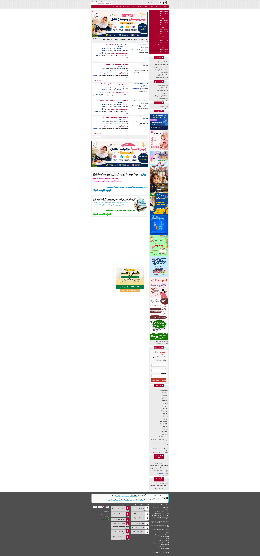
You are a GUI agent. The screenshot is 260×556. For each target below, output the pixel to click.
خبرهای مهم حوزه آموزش (163, 504)
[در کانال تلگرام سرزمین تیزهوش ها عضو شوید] (108, 506)
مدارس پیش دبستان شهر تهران (162, 62)
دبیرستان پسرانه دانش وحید (130, 290)
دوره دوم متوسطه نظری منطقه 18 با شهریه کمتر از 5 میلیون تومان (115, 42)
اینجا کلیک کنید (160, 473)
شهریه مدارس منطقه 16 (163, 45)
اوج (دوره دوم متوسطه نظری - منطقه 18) (117, 45)
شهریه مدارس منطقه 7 (163, 24)
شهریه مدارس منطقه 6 (163, 22)
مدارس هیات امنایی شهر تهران (162, 92)
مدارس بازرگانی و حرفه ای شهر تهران (161, 77)
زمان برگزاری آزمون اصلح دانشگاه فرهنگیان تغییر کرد (162, 535)
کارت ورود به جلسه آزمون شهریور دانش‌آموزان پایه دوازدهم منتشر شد (161, 512)
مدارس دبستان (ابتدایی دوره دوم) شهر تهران (160, 67)
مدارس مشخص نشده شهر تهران (162, 100)
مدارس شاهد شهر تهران (164, 93)
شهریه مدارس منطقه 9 (163, 29)
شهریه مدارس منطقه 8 (163, 27)
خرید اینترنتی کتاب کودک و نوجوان (162, 343)
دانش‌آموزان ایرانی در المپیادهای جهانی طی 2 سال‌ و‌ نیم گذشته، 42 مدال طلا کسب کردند (160, 552)
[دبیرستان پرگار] (159, 224)
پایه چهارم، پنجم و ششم (136, 500)
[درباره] (99, 506)
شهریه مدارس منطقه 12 (163, 36)
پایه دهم (111, 500)
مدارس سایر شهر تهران (164, 79)
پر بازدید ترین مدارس (164, 106)
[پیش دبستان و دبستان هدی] (120, 24)
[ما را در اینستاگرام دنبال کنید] (105, 506)
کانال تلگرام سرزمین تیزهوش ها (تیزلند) (126, 496)
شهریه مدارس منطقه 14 (163, 40)
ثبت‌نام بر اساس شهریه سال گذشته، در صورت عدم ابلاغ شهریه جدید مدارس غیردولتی (161, 530)
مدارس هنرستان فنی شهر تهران (162, 74)
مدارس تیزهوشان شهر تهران (163, 85)
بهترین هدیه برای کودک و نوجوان (162, 341)
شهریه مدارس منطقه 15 (163, 42)
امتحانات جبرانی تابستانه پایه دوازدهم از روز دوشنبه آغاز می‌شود (160, 539)
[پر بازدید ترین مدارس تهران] (120, 182)
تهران (144, 46)
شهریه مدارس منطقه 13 (163, 38)
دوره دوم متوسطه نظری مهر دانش (142, 117)
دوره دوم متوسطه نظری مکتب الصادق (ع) (140, 100)
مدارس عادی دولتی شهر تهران (162, 87)
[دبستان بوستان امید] (159, 245)
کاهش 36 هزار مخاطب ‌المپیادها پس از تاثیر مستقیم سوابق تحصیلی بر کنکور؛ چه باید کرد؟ (160, 517)
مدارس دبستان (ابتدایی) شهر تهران (161, 64)
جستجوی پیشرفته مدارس (96, 38)
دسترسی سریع (158, 6)
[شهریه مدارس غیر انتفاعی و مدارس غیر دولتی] (120, 206)
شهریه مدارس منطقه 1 (163, 11)
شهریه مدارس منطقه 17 (163, 47)
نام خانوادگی (163, 373)
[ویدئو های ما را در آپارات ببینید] (103, 506)
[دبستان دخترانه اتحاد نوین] (159, 287)
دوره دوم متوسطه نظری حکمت (142, 64)
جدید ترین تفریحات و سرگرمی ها (142, 504)
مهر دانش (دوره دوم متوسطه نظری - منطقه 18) (115, 117)
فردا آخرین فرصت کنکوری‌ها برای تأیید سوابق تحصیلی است (160, 547)
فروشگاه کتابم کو (118, 6)
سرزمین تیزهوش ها (153, 2)
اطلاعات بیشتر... (97, 61)
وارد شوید (160, 475)
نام (165, 368)
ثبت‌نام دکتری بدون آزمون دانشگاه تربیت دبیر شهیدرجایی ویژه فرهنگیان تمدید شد (160, 522)
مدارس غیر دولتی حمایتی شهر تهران (161, 95)
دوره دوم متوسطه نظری (136, 49)
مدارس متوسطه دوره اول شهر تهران (161, 69)
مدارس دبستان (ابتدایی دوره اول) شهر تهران (160, 66)
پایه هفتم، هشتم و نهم (122, 500)
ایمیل (165, 362)
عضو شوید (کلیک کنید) (154, 452)
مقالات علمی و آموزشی (124, 504)
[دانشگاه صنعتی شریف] (159, 121)
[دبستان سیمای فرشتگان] (159, 161)
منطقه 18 (142, 47)
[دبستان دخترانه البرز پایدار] (159, 140)
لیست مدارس (146, 6)
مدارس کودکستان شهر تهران (163, 61)
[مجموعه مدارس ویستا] (159, 329)
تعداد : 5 (97, 137)
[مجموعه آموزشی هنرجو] (159, 308)
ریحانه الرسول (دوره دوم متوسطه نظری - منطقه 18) (114, 84)
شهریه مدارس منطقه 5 (163, 20)
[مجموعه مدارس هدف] (159, 182)
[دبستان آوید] (159, 266)
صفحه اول (164, 6)
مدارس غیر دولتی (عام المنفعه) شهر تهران (161, 96)
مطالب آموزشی (139, 6)
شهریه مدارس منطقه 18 (163, 49)
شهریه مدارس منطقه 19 (163, 51)
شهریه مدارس (130, 42)
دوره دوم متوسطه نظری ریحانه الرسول (141, 83)
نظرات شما (133, 6)
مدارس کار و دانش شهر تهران (163, 75)
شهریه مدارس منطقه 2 (163, 13)
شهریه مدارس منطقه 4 (163, 18)
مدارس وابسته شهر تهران (163, 98)
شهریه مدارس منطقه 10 (163, 31)
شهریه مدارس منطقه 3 (163, 16)
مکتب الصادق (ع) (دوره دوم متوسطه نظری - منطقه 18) (113, 101)
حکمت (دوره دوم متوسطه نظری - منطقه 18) (116, 64)
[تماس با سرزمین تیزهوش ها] (95, 506)
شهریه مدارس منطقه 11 (163, 33)
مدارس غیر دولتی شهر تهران (163, 88)
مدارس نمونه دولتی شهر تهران (162, 90)
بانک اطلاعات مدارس (137, 42)
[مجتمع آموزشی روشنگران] (159, 203)
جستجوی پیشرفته (126, 6)
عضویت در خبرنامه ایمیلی (159, 380)
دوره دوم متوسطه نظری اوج (143, 44)
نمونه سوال (152, 6)
